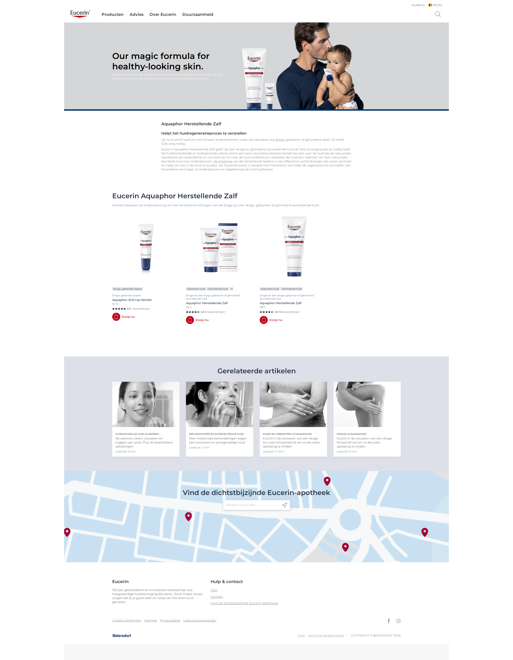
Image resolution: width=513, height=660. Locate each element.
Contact (217, 597)
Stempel (150, 620)
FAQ (214, 590)
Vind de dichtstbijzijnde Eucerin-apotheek (244, 603)
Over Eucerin (162, 14)
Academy (418, 5)
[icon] (284, 504)
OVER (301, 635)
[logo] (80, 14)
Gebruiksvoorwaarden (199, 620)
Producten (113, 14)
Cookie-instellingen (126, 620)
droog (279, 140)
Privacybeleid (170, 620)
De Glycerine (222, 161)
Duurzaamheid (197, 14)
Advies (136, 14)
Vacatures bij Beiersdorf (326, 635)
